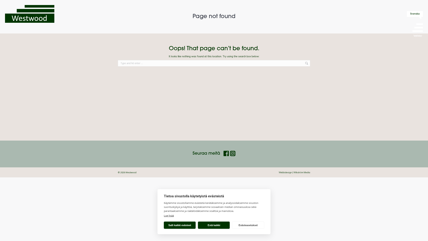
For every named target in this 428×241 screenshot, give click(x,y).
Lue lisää (169, 215)
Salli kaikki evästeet (179, 225)
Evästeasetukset (248, 225)
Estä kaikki (214, 225)
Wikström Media (301, 172)
